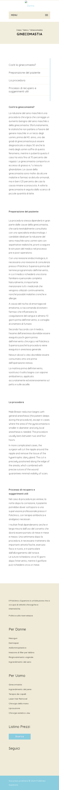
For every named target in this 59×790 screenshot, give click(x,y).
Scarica (19, 736)
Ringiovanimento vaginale (21, 657)
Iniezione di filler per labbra (21, 652)
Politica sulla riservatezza (21, 615)
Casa (18, 30)
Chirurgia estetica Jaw (19, 713)
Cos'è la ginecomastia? (22, 65)
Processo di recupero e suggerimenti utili (22, 89)
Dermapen (14, 643)
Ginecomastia (36, 30)
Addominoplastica (17, 647)
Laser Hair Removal (18, 698)
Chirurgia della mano (19, 703)
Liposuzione (14, 708)
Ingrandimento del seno (20, 662)
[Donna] (29, 5)
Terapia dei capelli (17, 694)
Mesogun (13, 638)
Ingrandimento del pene (20, 689)
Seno (25, 30)
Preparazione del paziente (24, 72)
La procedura (17, 80)
